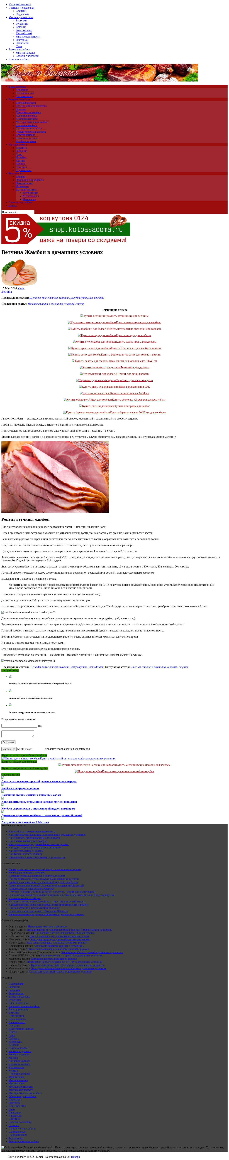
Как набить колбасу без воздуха (28, 841)
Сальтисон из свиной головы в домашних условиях (60, 971)
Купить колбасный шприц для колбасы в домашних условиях (77, 758)
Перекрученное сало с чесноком (47, 926)
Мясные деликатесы (21, 17)
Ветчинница (30, 192)
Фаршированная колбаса (31, 131)
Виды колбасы (17, 86)
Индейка (21, 157)
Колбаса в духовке (27, 138)
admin (21, 288)
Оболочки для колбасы (30, 179)
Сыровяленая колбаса (29, 128)
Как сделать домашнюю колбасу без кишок (35, 847)
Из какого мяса (18, 144)
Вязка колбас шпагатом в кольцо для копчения (37, 857)
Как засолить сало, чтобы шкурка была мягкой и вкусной (39, 801)
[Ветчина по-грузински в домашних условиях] (10, 705)
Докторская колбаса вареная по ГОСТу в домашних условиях (64, 961)
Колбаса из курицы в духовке (20, 788)
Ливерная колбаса (27, 118)
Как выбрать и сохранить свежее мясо (32, 831)
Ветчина (21, 26)
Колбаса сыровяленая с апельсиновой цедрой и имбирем (38, 808)
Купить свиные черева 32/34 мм (129, 393)
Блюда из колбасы (19, 49)
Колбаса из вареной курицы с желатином (59, 945)
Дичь (19, 154)
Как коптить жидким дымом (26, 850)
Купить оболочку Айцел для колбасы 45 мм (138, 399)
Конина (20, 160)
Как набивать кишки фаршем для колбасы (34, 837)
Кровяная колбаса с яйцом (25, 898)
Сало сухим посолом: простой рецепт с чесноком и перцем (39, 781)
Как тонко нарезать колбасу (25, 853)
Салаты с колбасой (27, 55)
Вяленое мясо (24, 30)
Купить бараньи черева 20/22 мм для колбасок (138, 412)
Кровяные (22, 89)
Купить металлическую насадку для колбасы (143, 764)
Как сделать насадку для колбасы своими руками (39, 844)
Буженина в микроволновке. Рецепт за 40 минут (38, 911)
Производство (24, 183)
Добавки (21, 176)
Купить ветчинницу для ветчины (128, 315)
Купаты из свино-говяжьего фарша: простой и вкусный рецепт (47, 901)
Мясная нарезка (25, 52)
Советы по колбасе (20, 202)
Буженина (22, 23)
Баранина (21, 147)
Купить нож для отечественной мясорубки (128, 771)
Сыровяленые (24, 96)
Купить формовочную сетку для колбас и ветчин (131, 354)
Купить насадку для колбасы (133, 335)
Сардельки (22, 14)
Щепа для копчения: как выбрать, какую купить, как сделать (67, 297)
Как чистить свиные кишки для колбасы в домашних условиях (47, 834)
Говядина (21, 150)
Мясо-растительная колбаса (32, 122)
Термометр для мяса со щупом (134, 380)
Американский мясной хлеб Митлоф (25, 822)
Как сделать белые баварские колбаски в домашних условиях (68, 968)
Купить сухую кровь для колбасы (136, 341)
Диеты (13, 205)
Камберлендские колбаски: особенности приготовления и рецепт (49, 904)
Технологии (16, 173)
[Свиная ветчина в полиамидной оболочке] (10, 690)
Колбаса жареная (26, 141)
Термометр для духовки (135, 367)
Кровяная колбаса (26, 115)
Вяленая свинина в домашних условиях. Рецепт (56, 303)
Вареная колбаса (26, 102)
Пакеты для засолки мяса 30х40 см (136, 360)
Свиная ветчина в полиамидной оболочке (34, 907)
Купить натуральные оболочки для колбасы (134, 328)
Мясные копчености (28, 36)
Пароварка (29, 199)
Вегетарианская (25, 134)
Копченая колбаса (26, 125)
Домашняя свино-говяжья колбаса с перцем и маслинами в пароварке (69, 929)
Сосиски (21, 10)
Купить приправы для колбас (132, 406)
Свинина (21, 167)
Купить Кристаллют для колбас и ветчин (136, 348)
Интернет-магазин (20, 4)
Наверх (75, 1156)
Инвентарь (22, 186)
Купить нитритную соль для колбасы (138, 322)
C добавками (23, 170)
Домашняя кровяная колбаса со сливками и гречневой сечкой (41, 815)
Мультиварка (31, 196)
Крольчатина (16, 1067)
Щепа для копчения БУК (135, 386)
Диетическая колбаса (28, 112)
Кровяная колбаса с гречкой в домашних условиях (92, 952)
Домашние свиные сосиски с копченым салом (31, 794)
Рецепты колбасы (19, 99)
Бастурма (21, 20)
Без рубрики (16, 993)
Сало (19, 46)
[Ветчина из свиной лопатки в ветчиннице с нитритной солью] (10, 676)
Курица (20, 163)
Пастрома (22, 39)
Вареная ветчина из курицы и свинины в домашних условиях (46, 914)
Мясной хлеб (24, 33)
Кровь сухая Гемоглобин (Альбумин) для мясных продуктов (68, 965)
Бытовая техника (26, 189)
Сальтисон (22, 43)
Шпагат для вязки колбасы (133, 373)
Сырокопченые (25, 93)
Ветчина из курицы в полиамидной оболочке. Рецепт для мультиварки (52, 891)
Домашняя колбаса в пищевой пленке (54, 958)
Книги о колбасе (19, 59)
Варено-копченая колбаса (31, 105)
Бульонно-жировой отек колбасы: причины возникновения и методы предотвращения (61, 895)
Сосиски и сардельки (22, 7)
